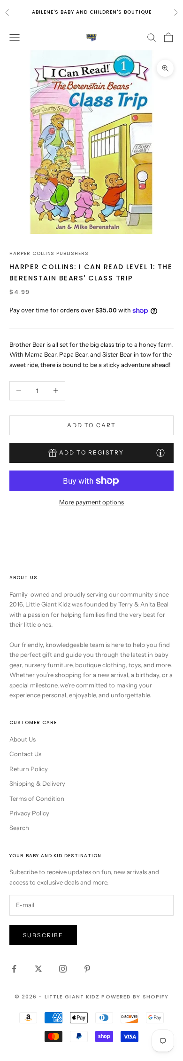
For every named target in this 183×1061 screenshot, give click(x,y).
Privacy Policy (29, 813)
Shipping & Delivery (37, 783)
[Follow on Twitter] (38, 968)
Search (19, 827)
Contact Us (25, 754)
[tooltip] (160, 452)
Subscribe (43, 935)
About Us (22, 739)
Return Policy (28, 769)
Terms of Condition (36, 798)
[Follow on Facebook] (14, 968)
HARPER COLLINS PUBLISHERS (49, 253)
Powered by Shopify (134, 996)
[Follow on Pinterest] (87, 968)
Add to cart (91, 425)
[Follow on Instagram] (63, 968)
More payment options (91, 502)
